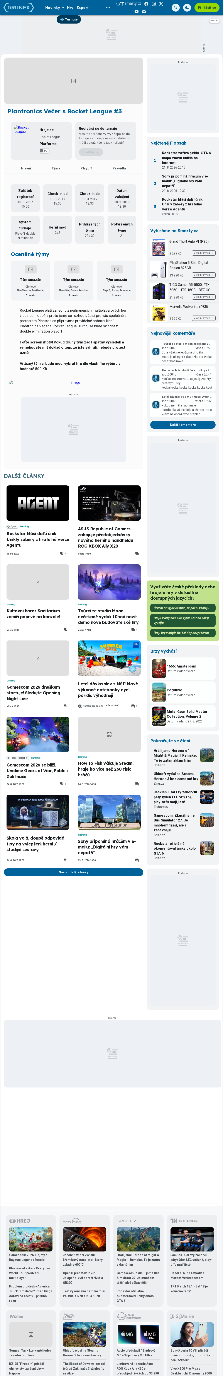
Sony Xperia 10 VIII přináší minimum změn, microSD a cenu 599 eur (190, 1355)
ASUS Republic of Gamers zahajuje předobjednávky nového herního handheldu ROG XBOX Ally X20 (105, 537)
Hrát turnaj (91, 152)
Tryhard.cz (161, 807)
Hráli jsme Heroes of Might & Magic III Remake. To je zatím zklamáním (175, 756)
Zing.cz (159, 783)
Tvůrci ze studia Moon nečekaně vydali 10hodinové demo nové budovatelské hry (108, 616)
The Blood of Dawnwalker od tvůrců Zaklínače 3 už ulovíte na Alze (84, 1368)
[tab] (26, 168)
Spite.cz (159, 765)
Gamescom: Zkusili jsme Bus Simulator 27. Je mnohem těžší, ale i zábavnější (174, 822)
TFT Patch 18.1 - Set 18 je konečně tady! (189, 1289)
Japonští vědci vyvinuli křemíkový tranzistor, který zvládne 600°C (83, 1259)
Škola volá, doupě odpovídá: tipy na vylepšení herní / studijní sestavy (36, 843)
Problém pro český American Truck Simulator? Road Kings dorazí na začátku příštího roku (30, 1294)
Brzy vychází (163, 651)
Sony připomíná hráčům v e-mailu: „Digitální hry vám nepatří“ (107, 847)
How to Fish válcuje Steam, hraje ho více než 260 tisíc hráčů (105, 769)
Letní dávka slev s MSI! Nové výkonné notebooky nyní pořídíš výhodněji (108, 689)
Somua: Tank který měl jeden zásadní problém (30, 1353)
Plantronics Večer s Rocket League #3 (64, 111)
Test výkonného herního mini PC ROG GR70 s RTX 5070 (84, 1293)
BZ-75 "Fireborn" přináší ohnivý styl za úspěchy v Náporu (26, 1368)
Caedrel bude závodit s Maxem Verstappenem (187, 1275)
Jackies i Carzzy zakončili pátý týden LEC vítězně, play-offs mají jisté (175, 797)
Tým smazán (30, 280)
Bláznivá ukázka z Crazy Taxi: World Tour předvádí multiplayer (30, 1273)
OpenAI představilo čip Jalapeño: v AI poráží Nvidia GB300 (83, 1277)
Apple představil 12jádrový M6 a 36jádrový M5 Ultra (136, 1353)
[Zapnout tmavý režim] (187, 8)
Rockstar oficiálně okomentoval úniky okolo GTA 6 (175, 848)
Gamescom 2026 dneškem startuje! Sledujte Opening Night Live (33, 693)
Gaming (24, 526)
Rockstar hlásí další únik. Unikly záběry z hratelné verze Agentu (38, 539)
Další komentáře (183, 425)
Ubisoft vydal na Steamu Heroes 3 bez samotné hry (176, 776)
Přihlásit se (207, 7)
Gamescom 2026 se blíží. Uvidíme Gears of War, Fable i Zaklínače (37, 770)
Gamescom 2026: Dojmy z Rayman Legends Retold (28, 1257)
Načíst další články (73, 872)
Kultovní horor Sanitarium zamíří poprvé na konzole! (33, 613)
